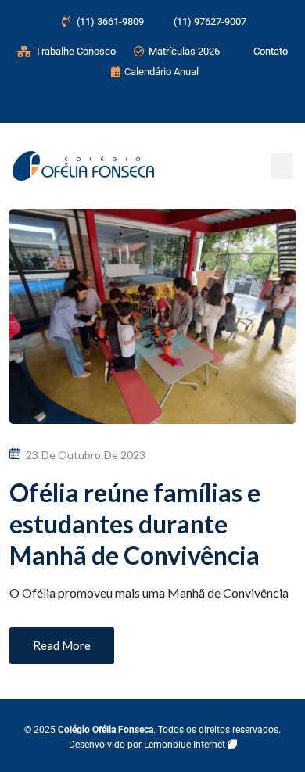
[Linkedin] (204, 102)
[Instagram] (106, 102)
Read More (62, 645)
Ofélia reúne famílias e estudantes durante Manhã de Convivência (134, 523)
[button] (282, 166)
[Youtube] (172, 102)
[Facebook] (139, 102)
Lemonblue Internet (186, 744)
